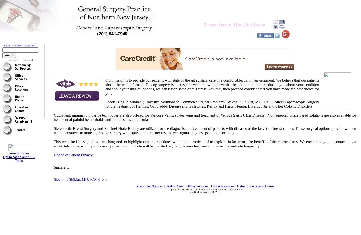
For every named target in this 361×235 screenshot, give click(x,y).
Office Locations (223, 186)
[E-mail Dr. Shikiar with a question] (17, 134)
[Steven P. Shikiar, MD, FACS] (17, 71)
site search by (20, 60)
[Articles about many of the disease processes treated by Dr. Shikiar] (17, 113)
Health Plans (175, 186)
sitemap (17, 45)
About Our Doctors (149, 186)
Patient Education (250, 186)
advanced (30, 45)
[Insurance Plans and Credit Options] (17, 102)
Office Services (197, 186)
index (7, 45)
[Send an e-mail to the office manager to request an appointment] (17, 123)
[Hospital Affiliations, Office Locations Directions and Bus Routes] (17, 92)
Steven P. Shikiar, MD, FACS (77, 179)
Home (269, 186)
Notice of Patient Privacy (73, 155)
